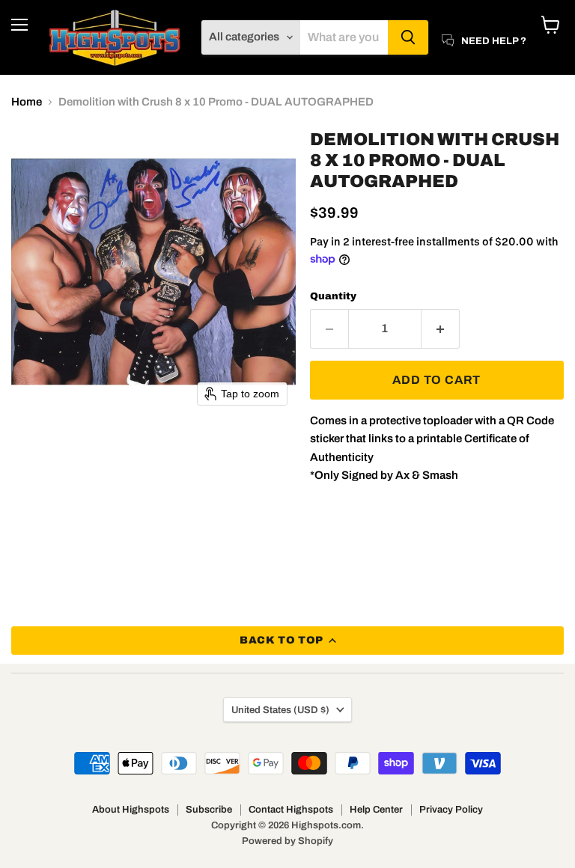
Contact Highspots (291, 809)
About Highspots (130, 809)
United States (280, 709)
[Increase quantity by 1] (441, 328)
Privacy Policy (451, 809)
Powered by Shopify (287, 841)
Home (26, 102)
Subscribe (209, 809)
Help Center (376, 809)
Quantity (333, 296)
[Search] (408, 37)
